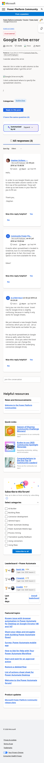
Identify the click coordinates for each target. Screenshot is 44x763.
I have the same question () (16, 117)
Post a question (22, 14)
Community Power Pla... (31, 53)
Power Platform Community (22, 9)
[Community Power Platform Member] (8, 236)
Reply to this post (13, 110)
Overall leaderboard (34, 596)
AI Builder (12, 509)
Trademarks (8, 748)
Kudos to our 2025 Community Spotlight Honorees (27, 445)
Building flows (20, 101)
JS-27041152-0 (16, 298)
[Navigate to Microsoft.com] (8, 3)
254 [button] (28, 569)
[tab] (21, 141)
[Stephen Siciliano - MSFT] (8, 160)
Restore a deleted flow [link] (16, 667)
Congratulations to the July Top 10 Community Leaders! (27, 460)
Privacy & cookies (10, 740)
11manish (20, 578)
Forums (25, 20)
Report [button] (38, 46)
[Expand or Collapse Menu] (3, 9)
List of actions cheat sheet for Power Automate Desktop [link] (19, 673)
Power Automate (35, 20)
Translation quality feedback (20, 537)
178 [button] (28, 578)
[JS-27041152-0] (8, 298)
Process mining (14, 533)
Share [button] (29, 46)
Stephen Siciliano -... (19, 160)
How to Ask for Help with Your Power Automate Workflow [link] (19, 652)
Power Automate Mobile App (20, 529)
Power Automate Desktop (18, 525)
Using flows (13, 545)
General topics (14, 521)
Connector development (18, 517)
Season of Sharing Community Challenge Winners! (28, 429)
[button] (41, 9)
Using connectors (15, 541)
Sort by (6, 148)
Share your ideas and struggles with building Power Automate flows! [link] (20, 634)
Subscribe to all (22, 551)
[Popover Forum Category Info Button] (6, 498)
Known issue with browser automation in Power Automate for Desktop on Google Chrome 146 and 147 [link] (22, 622)
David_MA (20, 569)
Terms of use (8, 744)
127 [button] (26, 587)
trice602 (19, 587)
